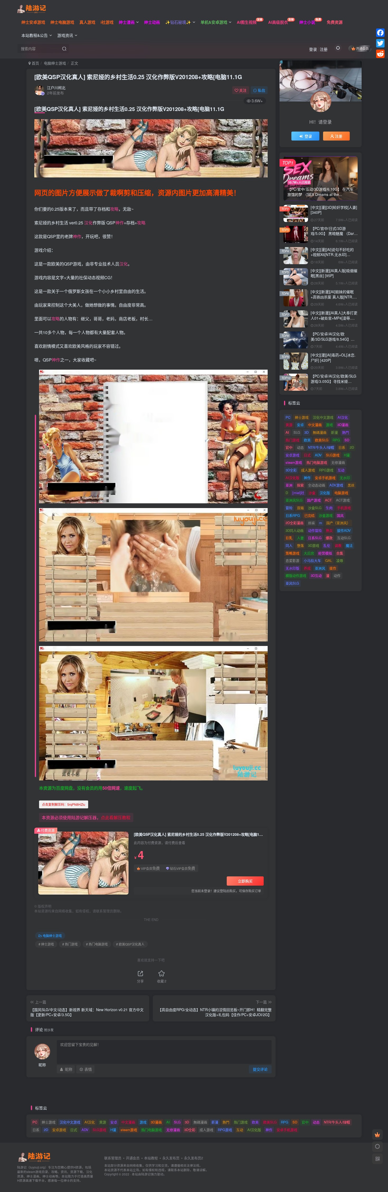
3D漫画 (342, 424)
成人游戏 (308, 469)
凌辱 (339, 560)
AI (287, 432)
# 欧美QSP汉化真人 (130, 944)
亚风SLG (292, 583)
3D (306, 432)
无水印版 (292, 568)
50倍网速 (111, 788)
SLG (297, 432)
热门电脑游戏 (316, 462)
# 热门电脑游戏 (97, 944)
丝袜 (311, 522)
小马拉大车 (312, 560)
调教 (338, 545)
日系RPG (293, 515)
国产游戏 (314, 500)
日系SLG (314, 537)
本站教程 (151, 1157)
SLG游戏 (332, 454)
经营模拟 (325, 553)
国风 (340, 515)
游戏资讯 (65, 35)
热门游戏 (292, 439)
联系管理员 (112, 1157)
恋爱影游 (292, 560)
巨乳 (289, 537)
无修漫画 (338, 462)
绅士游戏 (302, 417)
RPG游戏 (326, 469)
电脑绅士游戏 (55, 63)
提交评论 (260, 1069)
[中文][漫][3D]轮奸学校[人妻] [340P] (334, 210)
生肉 (329, 507)
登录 (313, 49)
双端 (300, 507)
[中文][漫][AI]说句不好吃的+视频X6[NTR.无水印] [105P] (332, 254)
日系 (341, 447)
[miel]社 (298, 492)
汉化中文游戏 (323, 417)
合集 (339, 553)
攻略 (114, 209)
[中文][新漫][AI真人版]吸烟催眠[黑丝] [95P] (334, 273)
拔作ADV (344, 530)
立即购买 (245, 881)
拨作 (332, 568)
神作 (119, 223)
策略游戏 (292, 553)
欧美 (307, 439)
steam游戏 (294, 462)
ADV (318, 454)
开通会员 (362, 48)
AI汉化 (343, 417)
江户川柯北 (56, 87)
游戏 (329, 424)
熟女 (329, 530)
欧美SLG (321, 439)
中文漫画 (315, 424)
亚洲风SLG (294, 500)
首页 (35, 63)
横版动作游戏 (296, 575)
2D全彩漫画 (295, 522)
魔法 (349, 545)
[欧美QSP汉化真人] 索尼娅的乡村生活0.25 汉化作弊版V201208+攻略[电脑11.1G (138, 77)
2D (352, 447)
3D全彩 (291, 469)
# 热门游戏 (70, 944)
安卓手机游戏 (325, 477)
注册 (324, 49)
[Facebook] (380, 32)
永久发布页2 (193, 1157)
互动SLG (344, 537)
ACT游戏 (343, 500)
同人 (289, 545)
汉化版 (325, 492)
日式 (307, 454)
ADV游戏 (336, 485)
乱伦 (326, 545)
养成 (307, 568)
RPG (336, 439)
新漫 (334, 432)
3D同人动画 (295, 530)
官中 (289, 447)
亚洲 (289, 485)
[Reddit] (380, 54)
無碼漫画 (320, 432)
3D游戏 (313, 545)
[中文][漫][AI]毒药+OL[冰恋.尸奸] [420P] (333, 357)
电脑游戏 (341, 492)
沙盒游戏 (326, 515)
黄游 (289, 424)
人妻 (300, 537)
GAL (328, 560)
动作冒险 (315, 530)
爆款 (329, 537)
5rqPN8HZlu (63, 804)
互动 (341, 469)
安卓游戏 (292, 454)
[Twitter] (380, 43)
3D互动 (316, 575)
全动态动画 (316, 485)
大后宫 (309, 553)
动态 (300, 447)
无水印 (345, 477)
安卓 (300, 424)
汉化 (88, 223)
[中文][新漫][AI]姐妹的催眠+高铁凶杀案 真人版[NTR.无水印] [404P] (334, 297)
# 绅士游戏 (46, 944)
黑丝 (351, 485)
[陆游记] (31, 8)
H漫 (347, 454)
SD (346, 439)
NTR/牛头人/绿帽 (321, 447)
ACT (328, 500)
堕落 (300, 545)
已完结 (309, 515)
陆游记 (146, 1174)
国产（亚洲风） (338, 522)
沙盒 (312, 492)
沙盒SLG (314, 507)
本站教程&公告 (34, 35)
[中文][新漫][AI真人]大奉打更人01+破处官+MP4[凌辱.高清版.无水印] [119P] (334, 318)
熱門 (345, 432)
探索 (300, 485)
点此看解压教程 (115, 817)
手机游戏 (344, 507)
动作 (337, 575)
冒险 (289, 507)
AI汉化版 (292, 477)
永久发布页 (170, 1157)
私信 (261, 90)
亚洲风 (320, 568)
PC (288, 417)
